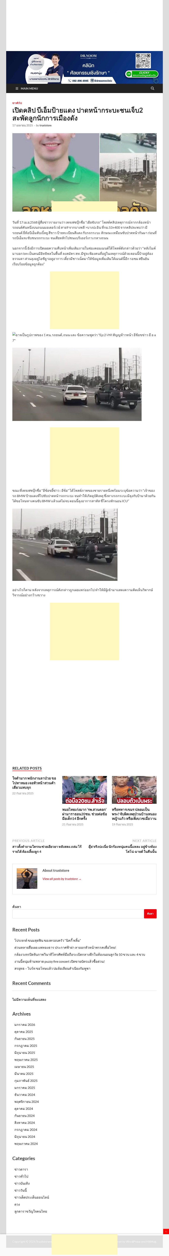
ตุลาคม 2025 (23, 1031)
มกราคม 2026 (24, 1024)
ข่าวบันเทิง (22, 1183)
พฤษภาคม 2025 (26, 1059)
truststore (46, 125)
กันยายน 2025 (24, 1038)
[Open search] (152, 88)
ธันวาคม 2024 (24, 1094)
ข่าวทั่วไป (17, 103)
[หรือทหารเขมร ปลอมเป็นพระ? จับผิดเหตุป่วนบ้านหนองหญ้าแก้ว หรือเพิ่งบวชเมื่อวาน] (134, 791)
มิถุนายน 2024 (24, 1136)
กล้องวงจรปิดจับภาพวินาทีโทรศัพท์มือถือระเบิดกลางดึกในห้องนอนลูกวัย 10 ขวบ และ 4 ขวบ (79, 954)
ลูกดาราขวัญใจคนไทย (30, 1211)
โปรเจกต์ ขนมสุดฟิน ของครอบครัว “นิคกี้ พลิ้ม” (47, 940)
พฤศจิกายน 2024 (26, 1101)
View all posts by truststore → (62, 879)
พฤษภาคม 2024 (26, 1143)
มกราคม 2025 (24, 1087)
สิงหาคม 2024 (24, 1122)
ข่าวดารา (21, 1169)
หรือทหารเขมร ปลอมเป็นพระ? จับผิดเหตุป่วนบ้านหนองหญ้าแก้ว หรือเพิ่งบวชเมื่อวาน (134, 814)
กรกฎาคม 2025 (25, 1045)
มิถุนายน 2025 (24, 1052)
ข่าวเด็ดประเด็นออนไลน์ (31, 1197)
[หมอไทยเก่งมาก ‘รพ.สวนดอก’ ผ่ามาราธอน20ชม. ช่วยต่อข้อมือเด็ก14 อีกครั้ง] (84, 791)
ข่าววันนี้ (20, 1190)
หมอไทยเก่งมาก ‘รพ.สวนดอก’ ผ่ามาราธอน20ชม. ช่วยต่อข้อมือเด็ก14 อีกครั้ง (84, 814)
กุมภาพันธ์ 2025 (26, 1080)
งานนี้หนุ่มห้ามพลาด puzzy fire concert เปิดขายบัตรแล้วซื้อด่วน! (59, 961)
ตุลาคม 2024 (23, 1108)
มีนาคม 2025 (23, 1073)
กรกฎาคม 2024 (25, 1129)
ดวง (17, 1204)
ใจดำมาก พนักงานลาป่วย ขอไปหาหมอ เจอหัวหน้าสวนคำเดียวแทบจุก (34, 782)
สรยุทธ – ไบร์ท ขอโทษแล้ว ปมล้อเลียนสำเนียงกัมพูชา (52, 968)
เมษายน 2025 (24, 1066)
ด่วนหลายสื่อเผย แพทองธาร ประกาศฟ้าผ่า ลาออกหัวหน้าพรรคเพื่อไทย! (65, 947)
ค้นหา (16, 907)
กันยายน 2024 (24, 1115)
